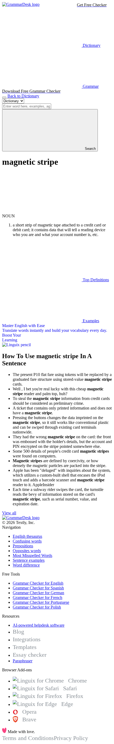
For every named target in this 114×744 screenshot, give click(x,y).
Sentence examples (29, 560)
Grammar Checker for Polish (37, 607)
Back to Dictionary (23, 96)
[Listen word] (42, 211)
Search (90, 149)
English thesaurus (27, 536)
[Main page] (21, 4)
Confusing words (27, 541)
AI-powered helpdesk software (38, 625)
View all (9, 513)
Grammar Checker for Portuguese (41, 602)
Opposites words (27, 550)
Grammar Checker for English (38, 583)
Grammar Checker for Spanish (38, 588)
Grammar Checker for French (37, 597)
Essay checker (29, 654)
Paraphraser (22, 661)
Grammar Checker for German (38, 592)
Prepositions (23, 546)
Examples (90, 321)
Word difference (26, 565)
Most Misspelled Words (32, 555)
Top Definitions (95, 280)
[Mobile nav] (4, 97)
